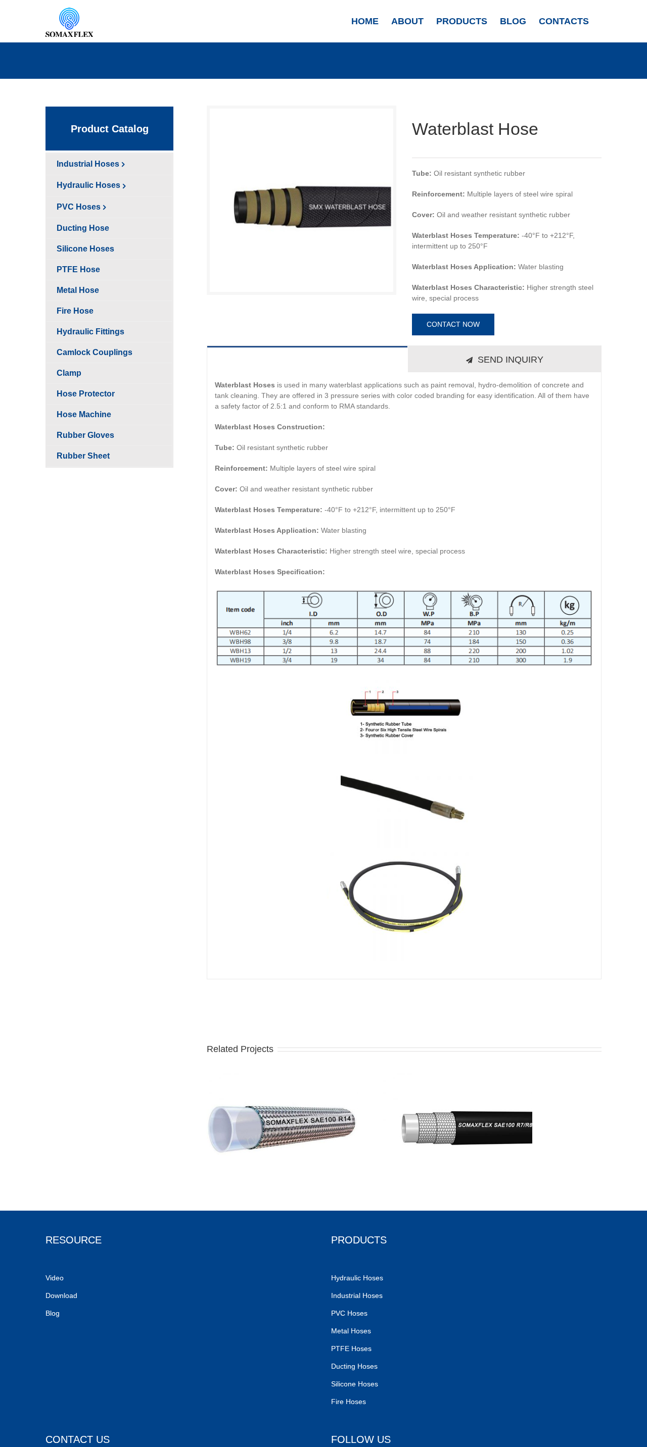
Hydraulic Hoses (357, 1278)
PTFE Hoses (352, 1348)
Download (61, 1295)
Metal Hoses (351, 1331)
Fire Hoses (349, 1402)
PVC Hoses (349, 1313)
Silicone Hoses (355, 1384)
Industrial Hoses (358, 1295)
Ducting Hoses (355, 1366)
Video (54, 1278)
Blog (52, 1313)
